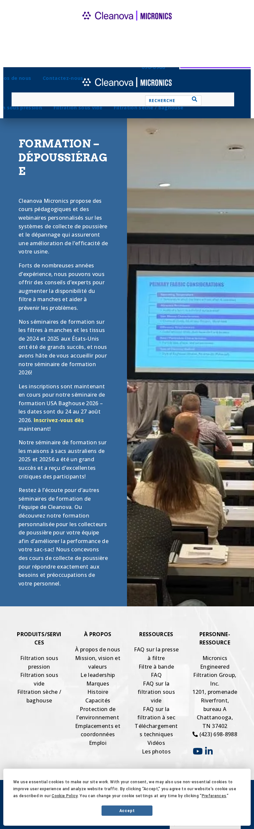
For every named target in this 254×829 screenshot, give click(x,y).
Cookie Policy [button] (64, 796)
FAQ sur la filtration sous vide (156, 692)
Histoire (97, 691)
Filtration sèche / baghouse (149, 107)
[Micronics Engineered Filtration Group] (127, 26)
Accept (127, 810)
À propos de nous (97, 649)
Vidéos (156, 742)
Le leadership (97, 675)
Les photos (156, 751)
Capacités (97, 700)
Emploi (97, 742)
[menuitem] (78, 107)
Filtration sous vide (78, 107)
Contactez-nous (63, 78)
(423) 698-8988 (217, 734)
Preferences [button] (214, 796)
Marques (97, 683)
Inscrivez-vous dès (59, 420)
